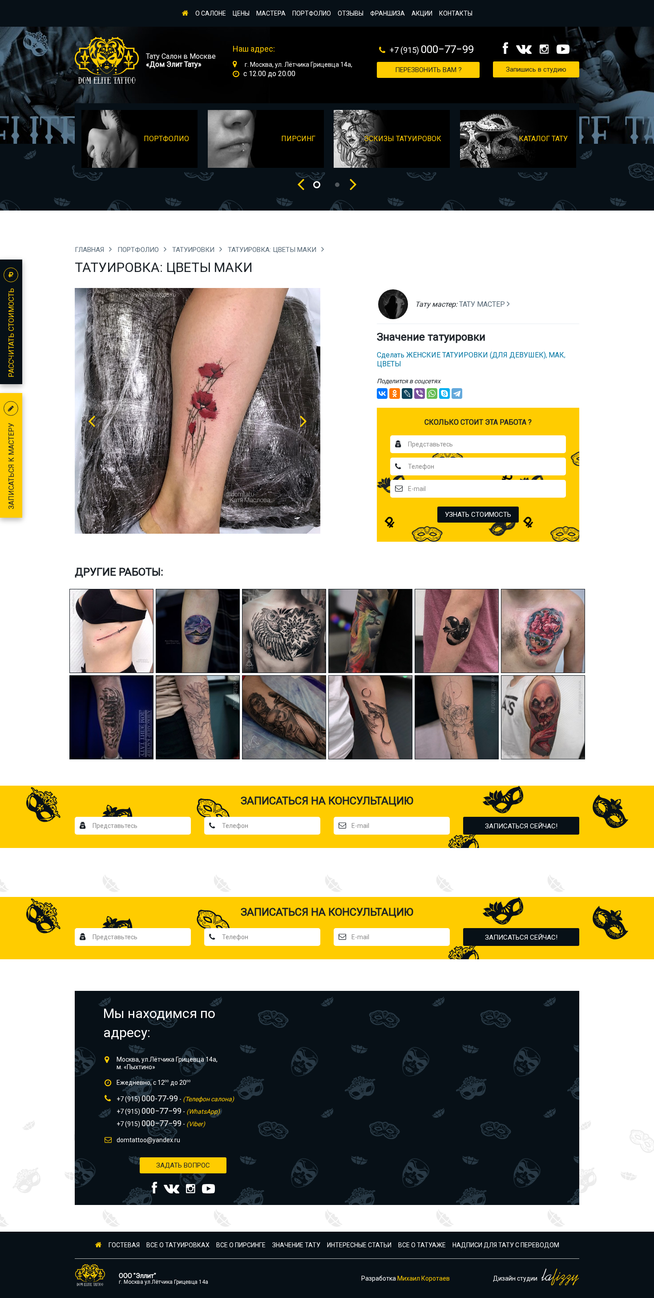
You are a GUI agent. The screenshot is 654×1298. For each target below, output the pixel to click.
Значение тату (296, 1245)
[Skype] (444, 393)
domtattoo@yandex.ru (148, 1140)
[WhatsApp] (432, 393)
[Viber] (419, 393)
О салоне (210, 13)
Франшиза (387, 13)
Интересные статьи (359, 1245)
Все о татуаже (422, 1245)
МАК (556, 355)
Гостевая (124, 1245)
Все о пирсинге (241, 1245)
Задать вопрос (183, 1165)
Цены (241, 13)
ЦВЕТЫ (389, 364)
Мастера (271, 13)
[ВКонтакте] (382, 393)
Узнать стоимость (478, 515)
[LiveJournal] (407, 393)
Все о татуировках (178, 1245)
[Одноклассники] (394, 393)
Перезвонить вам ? (428, 70)
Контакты (455, 13)
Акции (422, 13)
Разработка (405, 1278)
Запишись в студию (536, 69)
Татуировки (194, 250)
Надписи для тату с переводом (505, 1245)
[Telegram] (457, 393)
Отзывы (350, 13)
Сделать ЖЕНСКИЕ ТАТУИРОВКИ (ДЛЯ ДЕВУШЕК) (461, 355)
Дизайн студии (516, 1278)
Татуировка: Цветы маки (273, 250)
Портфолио (311, 13)
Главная (90, 250)
